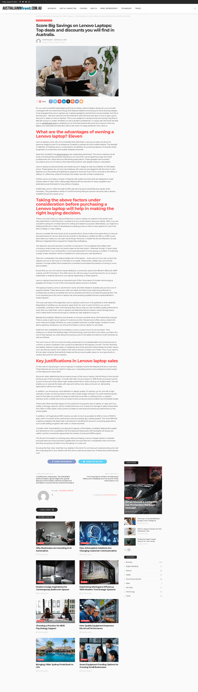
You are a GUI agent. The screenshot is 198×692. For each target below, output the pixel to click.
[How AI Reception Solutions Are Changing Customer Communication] (99, 533)
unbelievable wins (49, 123)
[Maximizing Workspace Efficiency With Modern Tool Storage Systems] (99, 572)
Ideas (144, 583)
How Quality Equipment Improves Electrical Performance (97, 627)
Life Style (129, 498)
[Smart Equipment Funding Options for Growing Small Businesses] (99, 650)
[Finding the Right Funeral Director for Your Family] (130, 542)
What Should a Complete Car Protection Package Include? (141, 504)
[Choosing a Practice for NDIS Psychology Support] (55, 611)
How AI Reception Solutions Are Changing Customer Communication (98, 549)
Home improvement (109, 8)
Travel (138, 8)
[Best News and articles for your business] (22, 8)
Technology (126, 8)
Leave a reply (46, 510)
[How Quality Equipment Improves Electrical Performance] (99, 611)
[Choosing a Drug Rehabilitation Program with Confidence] (130, 521)
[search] (195, 8)
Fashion (83, 8)
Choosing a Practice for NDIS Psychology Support (50, 627)
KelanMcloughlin (47, 40)
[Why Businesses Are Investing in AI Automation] (55, 533)
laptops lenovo (62, 154)
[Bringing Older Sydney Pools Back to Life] (55, 650)
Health (93, 8)
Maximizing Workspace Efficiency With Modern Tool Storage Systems (97, 588)
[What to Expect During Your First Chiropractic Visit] (130, 531)
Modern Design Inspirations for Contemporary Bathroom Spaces (52, 588)
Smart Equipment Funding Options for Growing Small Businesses (99, 665)
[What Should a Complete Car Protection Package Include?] (143, 490)
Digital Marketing (68, 8)
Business (52, 8)
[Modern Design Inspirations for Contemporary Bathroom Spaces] (55, 572)
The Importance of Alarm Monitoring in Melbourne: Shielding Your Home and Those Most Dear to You (100, 479)
